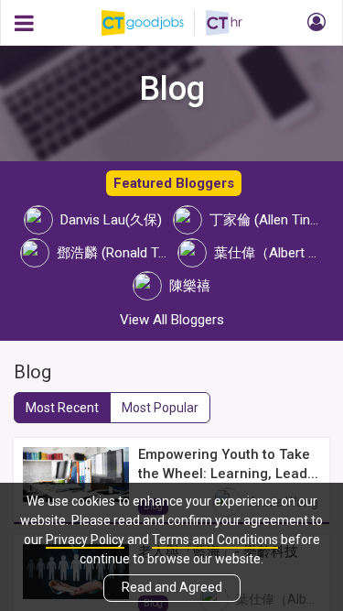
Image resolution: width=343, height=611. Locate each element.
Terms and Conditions (215, 539)
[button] (313, 23)
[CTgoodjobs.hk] (154, 23)
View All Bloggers (172, 319)
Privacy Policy (85, 539)
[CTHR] (224, 23)
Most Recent (62, 407)
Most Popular (160, 407)
